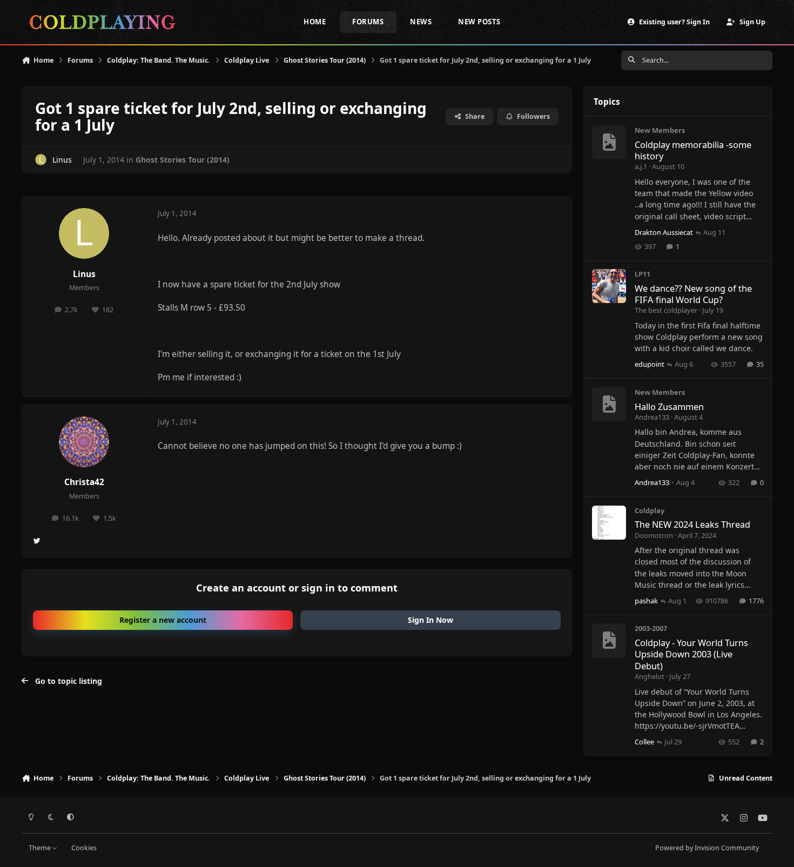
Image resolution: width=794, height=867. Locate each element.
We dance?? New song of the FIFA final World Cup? (693, 294)
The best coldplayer (666, 310)
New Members (660, 130)
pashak (646, 601)
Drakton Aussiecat (664, 232)
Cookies (84, 847)
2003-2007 (651, 628)
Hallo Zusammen (669, 406)
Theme (40, 847)
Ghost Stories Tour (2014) (183, 159)
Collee (644, 742)
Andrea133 (652, 417)
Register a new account (162, 620)
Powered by (707, 847)
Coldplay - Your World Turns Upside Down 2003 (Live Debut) (691, 654)
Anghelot (649, 676)
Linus (62, 159)
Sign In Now (430, 620)
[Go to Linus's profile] (40, 159)
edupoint (649, 364)
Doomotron (654, 535)
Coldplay (649, 510)
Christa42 (84, 482)
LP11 (642, 274)
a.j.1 (641, 166)
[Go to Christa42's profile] (84, 441)
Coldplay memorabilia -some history (693, 150)
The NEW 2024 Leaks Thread (692, 524)
